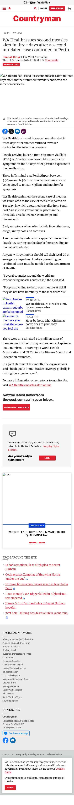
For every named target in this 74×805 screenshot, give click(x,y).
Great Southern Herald (13, 664)
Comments (51, 60)
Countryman (8, 657)
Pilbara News (8, 693)
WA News (17, 32)
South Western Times (12, 697)
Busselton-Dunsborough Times (17, 654)
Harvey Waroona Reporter (14, 668)
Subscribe (57, 8)
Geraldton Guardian (11, 661)
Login (43, 8)
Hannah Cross (12, 64)
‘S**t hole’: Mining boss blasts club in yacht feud (36, 613)
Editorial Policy (54, 754)
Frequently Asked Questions (30, 754)
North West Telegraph (12, 690)
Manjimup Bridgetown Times (16, 679)
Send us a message (18, 733)
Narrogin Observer (11, 686)
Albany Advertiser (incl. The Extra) (18, 639)
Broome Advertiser (11, 646)
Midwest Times (9, 682)
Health (6, 32)
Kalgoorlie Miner (10, 672)
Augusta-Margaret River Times (16, 643)
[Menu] (4, 8)
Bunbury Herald (10, 650)
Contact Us (8, 754)
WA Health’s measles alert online (30, 385)
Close (10, 787)
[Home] (9, 8)
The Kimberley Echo (12, 675)
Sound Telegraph (10, 700)
